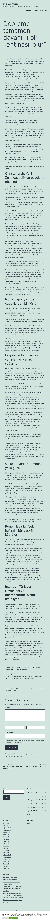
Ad (6, 724)
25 (28, 811)
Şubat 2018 (6, 841)
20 (34, 807)
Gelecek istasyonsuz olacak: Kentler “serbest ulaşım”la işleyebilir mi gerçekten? (13, 889)
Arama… (5, 788)
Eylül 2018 (6, 825)
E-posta (29, 724)
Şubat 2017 (6, 868)
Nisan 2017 (6, 863)
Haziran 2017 (6, 859)
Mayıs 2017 (6, 861)
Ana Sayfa (28, 10)
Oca (44, 814)
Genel (32, 688)
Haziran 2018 (6, 832)
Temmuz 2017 (7, 857)
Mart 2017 (6, 866)
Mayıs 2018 (6, 834)
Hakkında (35, 10)
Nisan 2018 (6, 837)
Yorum (7, 707)
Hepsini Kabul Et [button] (13, 918)
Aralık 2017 (6, 846)
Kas (29, 814)
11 (28, 803)
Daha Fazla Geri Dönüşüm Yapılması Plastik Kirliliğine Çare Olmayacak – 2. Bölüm (13, 900)
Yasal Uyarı (43, 10)
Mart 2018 (6, 839)
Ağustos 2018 (7, 828)
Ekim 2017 (6, 850)
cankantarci (8, 690)
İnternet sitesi (9, 732)
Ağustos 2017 (7, 855)
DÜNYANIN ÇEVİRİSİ (10, 4)
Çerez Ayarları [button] (5, 918)
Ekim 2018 (6, 823)
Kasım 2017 (6, 848)
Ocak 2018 (6, 843)
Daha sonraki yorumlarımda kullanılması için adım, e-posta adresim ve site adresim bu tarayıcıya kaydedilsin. (25, 741)
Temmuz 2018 (7, 830)
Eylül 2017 (6, 852)
